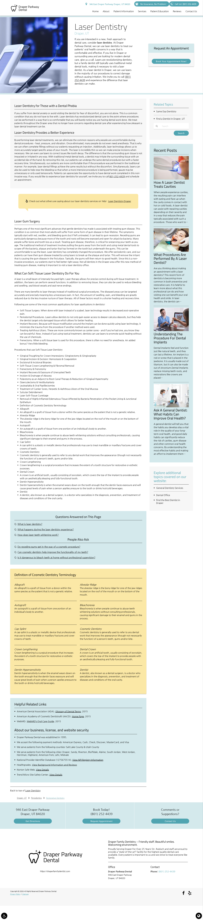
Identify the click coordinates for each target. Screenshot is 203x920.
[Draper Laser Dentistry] (34, 92)
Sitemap (25, 894)
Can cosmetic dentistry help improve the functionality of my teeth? (53, 552)
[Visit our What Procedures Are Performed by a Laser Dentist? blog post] (171, 251)
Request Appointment (101, 821)
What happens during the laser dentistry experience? (46, 529)
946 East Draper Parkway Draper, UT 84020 (109, 4)
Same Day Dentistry (166, 111)
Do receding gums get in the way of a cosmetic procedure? (49, 546)
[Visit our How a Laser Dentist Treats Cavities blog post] (171, 179)
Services (142, 11)
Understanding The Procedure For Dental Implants (170, 338)
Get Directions (33, 821)
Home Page (78, 716)
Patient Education (159, 11)
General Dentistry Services (169, 488)
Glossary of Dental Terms (68, 711)
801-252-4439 (117, 176)
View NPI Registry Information (87, 760)
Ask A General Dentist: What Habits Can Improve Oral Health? (170, 414)
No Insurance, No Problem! (153, 4)
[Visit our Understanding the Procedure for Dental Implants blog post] (171, 330)
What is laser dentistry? (30, 524)
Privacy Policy (15, 894)
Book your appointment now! (171, 61)
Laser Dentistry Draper (119, 201)
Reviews (177, 11)
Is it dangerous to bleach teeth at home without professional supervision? (56, 557)
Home (95, 11)
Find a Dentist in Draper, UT (170, 118)
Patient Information (124, 11)
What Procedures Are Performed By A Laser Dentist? (170, 258)
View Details (42, 769)
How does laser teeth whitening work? (38, 535)
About (106, 11)
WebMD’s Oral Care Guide (40, 721)
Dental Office (163, 495)
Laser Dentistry (32, 790)
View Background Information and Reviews (54, 765)
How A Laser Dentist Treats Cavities (169, 184)
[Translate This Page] (199, 916)
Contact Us (191, 11)
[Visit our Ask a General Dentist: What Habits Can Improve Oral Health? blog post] (171, 406)
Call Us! (185, 4)
